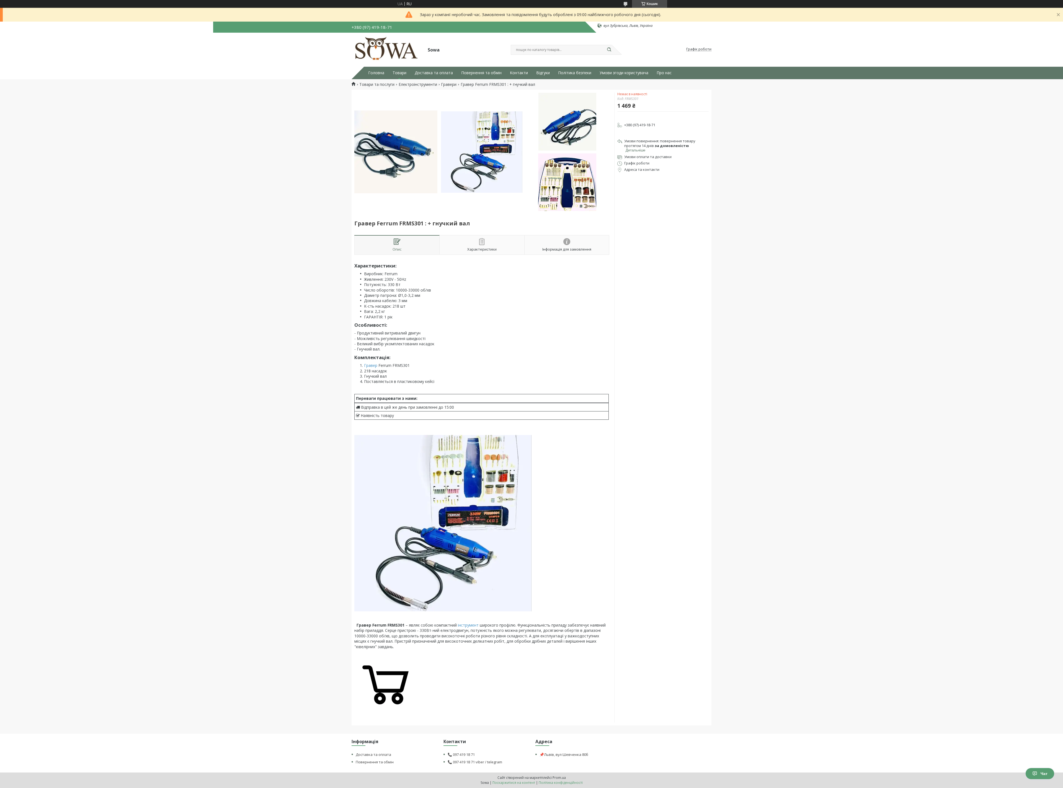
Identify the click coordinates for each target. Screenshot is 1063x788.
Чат (1044, 773)
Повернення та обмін (481, 73)
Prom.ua (559, 777)
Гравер (370, 365)
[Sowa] (387, 49)
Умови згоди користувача (624, 73)
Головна (376, 73)
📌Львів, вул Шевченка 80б (564, 754)
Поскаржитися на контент (513, 782)
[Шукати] (609, 50)
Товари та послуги (376, 84)
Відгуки (543, 73)
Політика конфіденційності (561, 782)
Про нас (664, 73)
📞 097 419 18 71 (461, 754)
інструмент (468, 625)
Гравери (448, 84)
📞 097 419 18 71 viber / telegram (475, 761)
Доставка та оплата (434, 73)
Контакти (519, 73)
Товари (399, 73)
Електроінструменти (418, 84)
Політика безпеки (574, 73)
